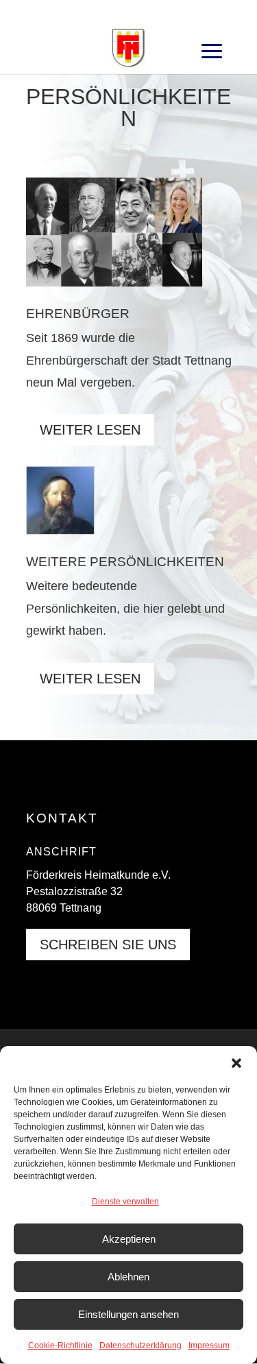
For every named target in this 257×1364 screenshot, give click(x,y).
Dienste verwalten (125, 1201)
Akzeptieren (129, 1239)
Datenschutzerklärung (140, 1345)
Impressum (209, 1345)
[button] (236, 1063)
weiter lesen (90, 429)
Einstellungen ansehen (128, 1314)
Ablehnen (128, 1276)
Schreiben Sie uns (108, 944)
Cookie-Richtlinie (60, 1345)
